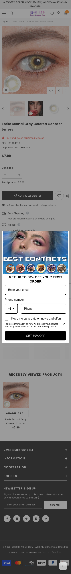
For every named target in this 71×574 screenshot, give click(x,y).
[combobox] (11, 309)
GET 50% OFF (35, 335)
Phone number (14, 299)
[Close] (64, 235)
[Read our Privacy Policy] (64, 324)
